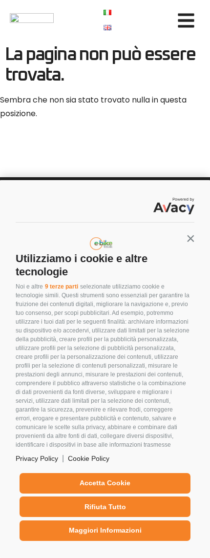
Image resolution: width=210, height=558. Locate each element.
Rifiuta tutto (105, 507)
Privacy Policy (37, 458)
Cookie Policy (88, 458)
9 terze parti (61, 286)
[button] (190, 238)
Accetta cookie (105, 483)
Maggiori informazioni (105, 530)
